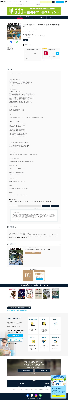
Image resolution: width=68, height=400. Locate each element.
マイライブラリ (15, 1)
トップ (8, 4)
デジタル (27, 58)
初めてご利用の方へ (15, 340)
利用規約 (14, 389)
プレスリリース (20, 386)
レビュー (49, 17)
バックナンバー (32, 4)
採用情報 (47, 383)
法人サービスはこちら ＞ (12, 343)
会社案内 (36, 389)
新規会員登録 (15, 335)
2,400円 (35, 53)
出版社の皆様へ (41, 389)
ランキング (23, 1)
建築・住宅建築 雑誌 (19, 4)
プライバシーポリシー (20, 389)
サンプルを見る (33, 252)
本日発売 (19, 1)
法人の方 (27, 1)
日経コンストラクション (26, 4)
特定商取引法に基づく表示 (29, 389)
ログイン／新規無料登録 (59, 1)
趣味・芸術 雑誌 (12, 4)
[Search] (53, 2)
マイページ (10, 1)
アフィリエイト (20, 383)
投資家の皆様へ (47, 389)
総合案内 (34, 380)
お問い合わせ (47, 386)
